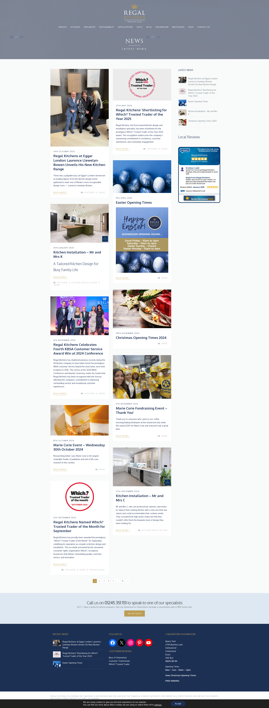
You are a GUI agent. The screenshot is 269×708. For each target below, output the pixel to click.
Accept (178, 703)
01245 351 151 (116, 602)
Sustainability (106, 27)
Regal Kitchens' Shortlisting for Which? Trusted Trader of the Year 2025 (202, 93)
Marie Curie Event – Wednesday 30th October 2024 (79, 447)
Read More (60, 192)
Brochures (178, 27)
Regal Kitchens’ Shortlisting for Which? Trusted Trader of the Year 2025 (141, 114)
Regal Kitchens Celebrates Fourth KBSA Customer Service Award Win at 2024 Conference (78, 348)
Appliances (89, 27)
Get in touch (134, 613)
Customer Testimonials (119, 661)
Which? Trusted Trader (119, 664)
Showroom (162, 27)
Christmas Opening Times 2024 (141, 337)
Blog (149, 27)
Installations (125, 27)
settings (158, 705)
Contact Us (203, 27)
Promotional (97, 570)
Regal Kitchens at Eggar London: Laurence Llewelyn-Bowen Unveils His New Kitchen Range (79, 162)
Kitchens (75, 27)
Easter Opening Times (134, 202)
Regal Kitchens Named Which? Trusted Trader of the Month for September (79, 526)
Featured (89, 192)
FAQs (190, 27)
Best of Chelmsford (118, 657)
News (139, 27)
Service (63, 27)
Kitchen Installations (84, 283)
